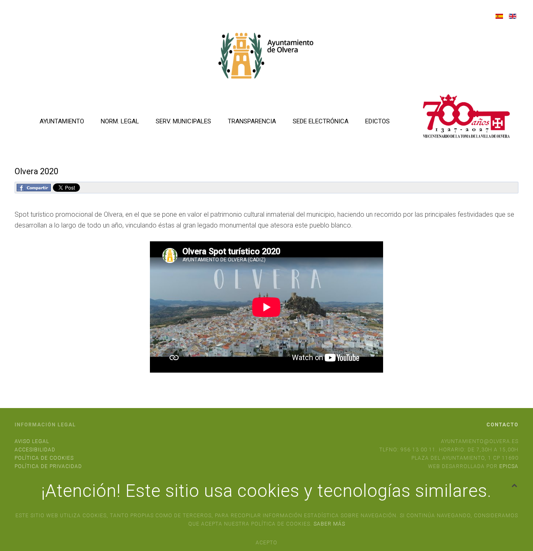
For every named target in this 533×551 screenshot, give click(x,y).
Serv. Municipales (183, 121)
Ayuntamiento (62, 121)
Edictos (377, 121)
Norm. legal (120, 121)
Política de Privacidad (48, 466)
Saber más (329, 524)
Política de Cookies (44, 458)
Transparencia (252, 121)
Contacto (502, 425)
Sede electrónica (321, 121)
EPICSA (508, 466)
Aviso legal (32, 441)
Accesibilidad (35, 450)
